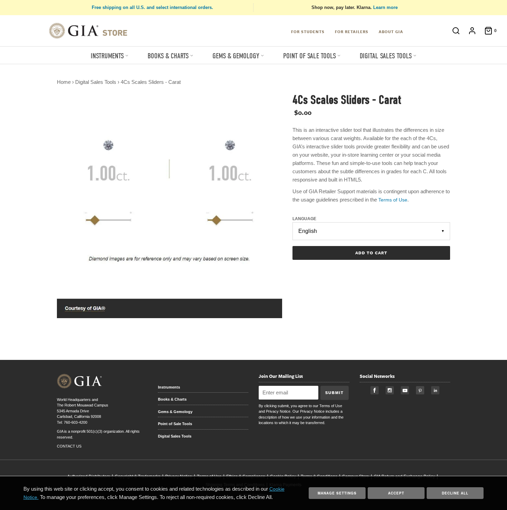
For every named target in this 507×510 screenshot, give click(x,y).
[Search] (452, 31)
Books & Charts (172, 399)
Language (304, 218)
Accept (396, 493)
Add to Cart (371, 252)
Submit (334, 393)
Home (64, 82)
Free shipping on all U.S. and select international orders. (152, 7)
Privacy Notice (278, 411)
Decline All (455, 493)
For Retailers (351, 32)
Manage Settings (337, 493)
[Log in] (468, 31)
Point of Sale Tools (175, 424)
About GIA (391, 32)
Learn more (385, 7)
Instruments (169, 387)
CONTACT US (69, 446)
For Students (308, 32)
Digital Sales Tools (95, 82)
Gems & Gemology (175, 412)
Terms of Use (330, 406)
